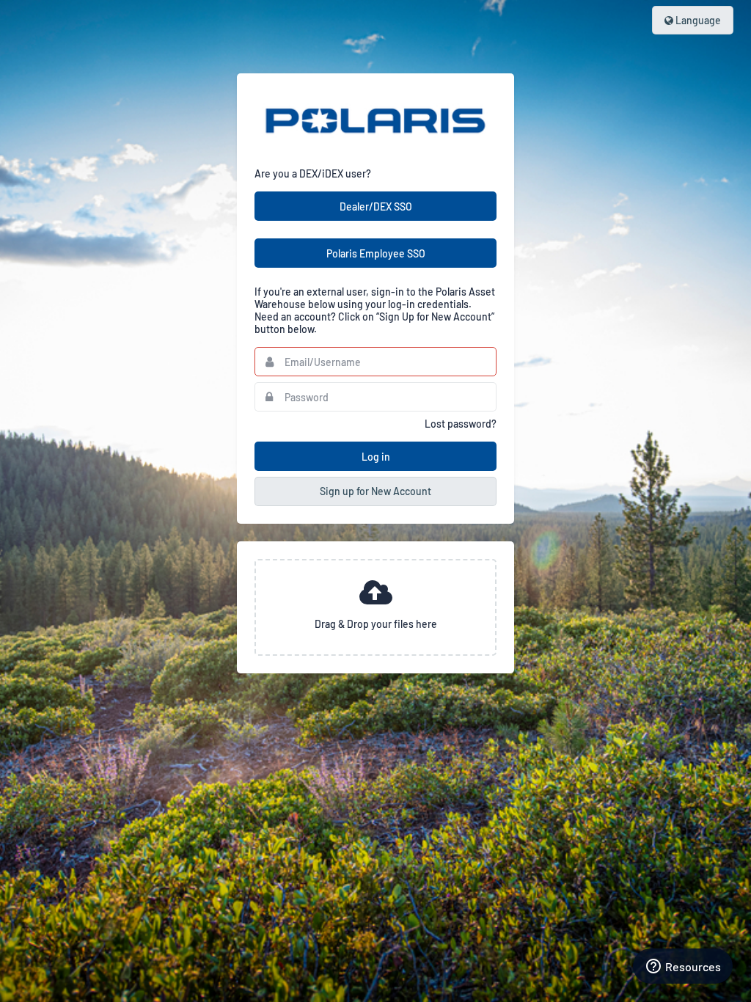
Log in (376, 456)
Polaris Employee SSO (375, 253)
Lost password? (461, 423)
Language (697, 20)
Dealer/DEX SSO (376, 206)
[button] (375, 607)
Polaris (375, 120)
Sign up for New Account (375, 491)
